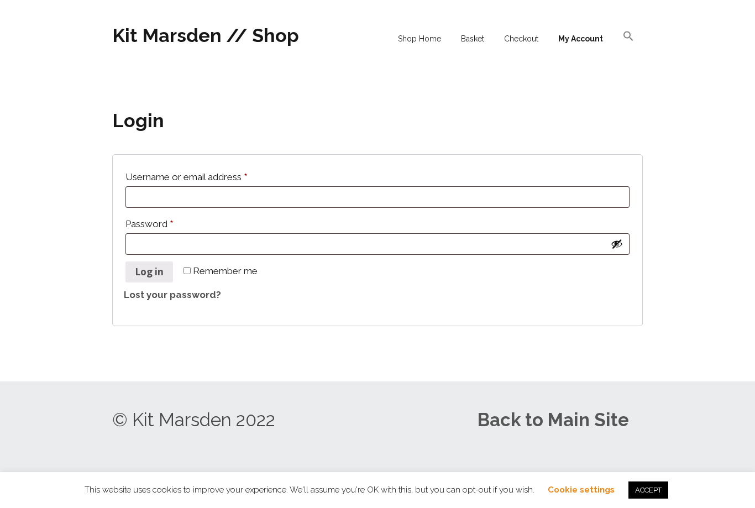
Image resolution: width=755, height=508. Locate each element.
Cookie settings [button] (581, 490)
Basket (472, 38)
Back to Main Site (553, 420)
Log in (149, 271)
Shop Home (419, 38)
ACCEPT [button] (648, 490)
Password (149, 221)
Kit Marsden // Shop (205, 35)
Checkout (521, 38)
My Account (580, 38)
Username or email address (186, 174)
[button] (628, 37)
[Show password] (617, 244)
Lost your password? (172, 294)
